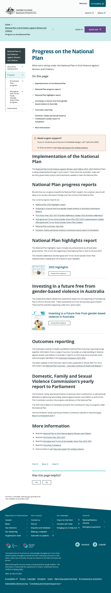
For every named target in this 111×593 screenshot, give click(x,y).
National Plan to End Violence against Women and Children (25, 29)
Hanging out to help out (67, 528)
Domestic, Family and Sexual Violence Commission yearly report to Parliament (67, 230)
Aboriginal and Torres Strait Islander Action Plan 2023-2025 (67, 441)
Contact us (35, 520)
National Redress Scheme (90, 521)
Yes (36, 482)
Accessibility (96, 3)
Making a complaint (39, 532)
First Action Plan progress (14, 83)
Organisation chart (13, 535)
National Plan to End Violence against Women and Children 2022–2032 (64, 169)
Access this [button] (58, 273)
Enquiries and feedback (40, 528)
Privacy (23, 579)
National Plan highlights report (48, 95)
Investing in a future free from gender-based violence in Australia (51, 102)
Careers (8, 520)
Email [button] (54, 464)
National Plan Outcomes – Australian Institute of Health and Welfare (74, 366)
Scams (50, 579)
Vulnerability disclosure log (16, 583)
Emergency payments (92, 527)
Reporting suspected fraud (66, 579)
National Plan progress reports (48, 89)
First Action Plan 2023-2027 (54, 437)
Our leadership (11, 532)
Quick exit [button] (96, 30)
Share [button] (44, 464)
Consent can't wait (65, 524)
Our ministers (11, 528)
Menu (100, 13)
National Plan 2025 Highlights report (51, 204)
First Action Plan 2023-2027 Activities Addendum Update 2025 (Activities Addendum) (69, 215)
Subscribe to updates (40, 535)
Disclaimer (41, 579)
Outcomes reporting (43, 110)
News (7, 524)
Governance (12, 108)
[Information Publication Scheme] (29, 546)
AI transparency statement (90, 579)
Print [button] (34, 464)
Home (7, 24)
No (47, 482)
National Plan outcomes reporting (49, 226)
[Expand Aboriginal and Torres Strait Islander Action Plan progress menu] (22, 91)
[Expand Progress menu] (22, 75)
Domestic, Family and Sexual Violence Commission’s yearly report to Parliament (50, 118)
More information (42, 127)
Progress (11, 75)
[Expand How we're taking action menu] (22, 67)
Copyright (31, 579)
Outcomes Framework (52, 445)
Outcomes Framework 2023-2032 (72, 358)
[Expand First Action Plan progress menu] (22, 81)
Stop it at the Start (65, 520)
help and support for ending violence (72, 148)
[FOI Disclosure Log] (11, 546)
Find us (34, 524)
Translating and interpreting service (44, 583)
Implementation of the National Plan (50, 83)
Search (88, 13)
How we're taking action (12, 68)
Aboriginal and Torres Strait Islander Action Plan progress (14, 96)
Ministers (84, 4)
